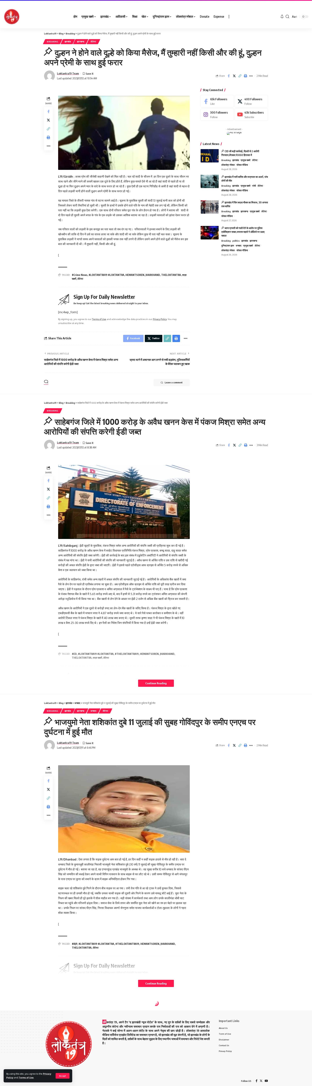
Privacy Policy (160, 319)
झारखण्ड (80, 41)
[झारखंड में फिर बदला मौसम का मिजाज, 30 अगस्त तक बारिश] (210, 207)
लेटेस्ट (93, 41)
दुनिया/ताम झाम (227, 245)
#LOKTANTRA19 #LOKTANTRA (106, 274)
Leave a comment (174, 382)
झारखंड (68, 41)
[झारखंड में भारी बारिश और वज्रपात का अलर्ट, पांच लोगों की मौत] (210, 181)
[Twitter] (251, 101)
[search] (287, 16)
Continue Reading (156, 683)
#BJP (74, 943)
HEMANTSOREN (134, 274)
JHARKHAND (153, 274)
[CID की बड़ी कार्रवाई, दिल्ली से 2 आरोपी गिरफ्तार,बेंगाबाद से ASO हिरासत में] (210, 155)
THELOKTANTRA (171, 274)
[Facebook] (217, 101)
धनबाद (238, 245)
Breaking (52, 41)
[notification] (282, 17)
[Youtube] (251, 114)
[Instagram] (217, 114)
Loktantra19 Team (68, 73)
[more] (228, 16)
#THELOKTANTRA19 (127, 943)
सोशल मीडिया (242, 164)
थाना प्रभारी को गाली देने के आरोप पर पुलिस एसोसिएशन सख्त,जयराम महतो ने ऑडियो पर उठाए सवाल (243, 231)
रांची (254, 185)
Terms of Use (26, 1077)
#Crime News (79, 274)
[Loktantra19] (12, 16)
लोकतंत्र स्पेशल (228, 164)
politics (236, 240)
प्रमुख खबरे (245, 159)
